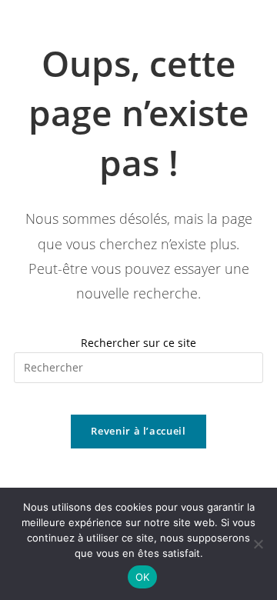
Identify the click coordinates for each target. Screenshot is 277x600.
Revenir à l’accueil (138, 431)
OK (142, 577)
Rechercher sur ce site (138, 342)
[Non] (257, 544)
